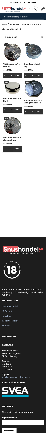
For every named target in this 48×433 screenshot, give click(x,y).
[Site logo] (14, 9)
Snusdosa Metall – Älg (33, 65)
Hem (4, 24)
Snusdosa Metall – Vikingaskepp (12, 138)
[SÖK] (41, 17)
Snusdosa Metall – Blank (12, 99)
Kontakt (6, 325)
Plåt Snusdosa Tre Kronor (12, 65)
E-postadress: (9, 417)
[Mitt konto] (35, 9)
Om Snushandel (10, 306)
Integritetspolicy (10, 320)
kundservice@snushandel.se (16, 377)
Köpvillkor (6, 316)
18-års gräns (8, 311)
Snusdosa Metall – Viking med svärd (33, 101)
